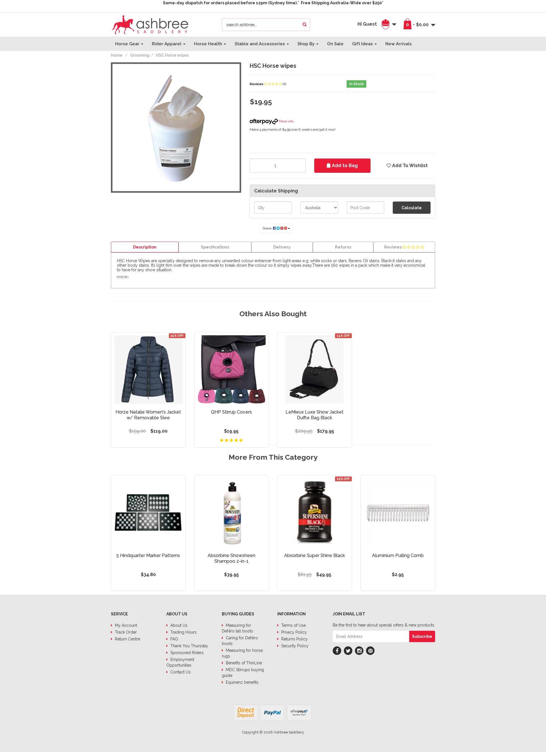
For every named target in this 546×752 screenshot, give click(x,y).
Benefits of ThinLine (243, 663)
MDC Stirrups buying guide (243, 672)
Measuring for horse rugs (242, 653)
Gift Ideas (363, 43)
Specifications (215, 247)
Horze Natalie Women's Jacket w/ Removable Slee (148, 414)
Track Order (125, 632)
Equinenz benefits (241, 682)
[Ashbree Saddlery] (150, 24)
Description (144, 247)
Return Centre (127, 639)
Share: (267, 228)
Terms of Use (293, 625)
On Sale (335, 43)
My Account (125, 625)
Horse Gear (127, 43)
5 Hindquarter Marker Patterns (148, 555)
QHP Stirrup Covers (231, 412)
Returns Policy (294, 639)
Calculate (412, 208)
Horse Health (208, 43)
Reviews (257, 84)
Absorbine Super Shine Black (314, 555)
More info (285, 121)
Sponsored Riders (186, 652)
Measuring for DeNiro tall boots (237, 628)
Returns (343, 247)
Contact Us (180, 672)
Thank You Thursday (188, 646)
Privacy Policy (293, 632)
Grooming (140, 55)
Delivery (282, 247)
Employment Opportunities (180, 662)
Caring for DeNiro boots (240, 641)
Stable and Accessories (260, 43)
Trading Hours (183, 632)
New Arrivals (398, 43)
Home (117, 55)
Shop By (306, 43)
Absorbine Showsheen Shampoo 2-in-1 (231, 558)
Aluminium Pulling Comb (398, 555)
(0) (284, 84)
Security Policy (294, 646)
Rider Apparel (167, 43)
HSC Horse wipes (172, 55)
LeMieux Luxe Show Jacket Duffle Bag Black (315, 414)
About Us (178, 625)
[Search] (304, 24)
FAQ (173, 639)
